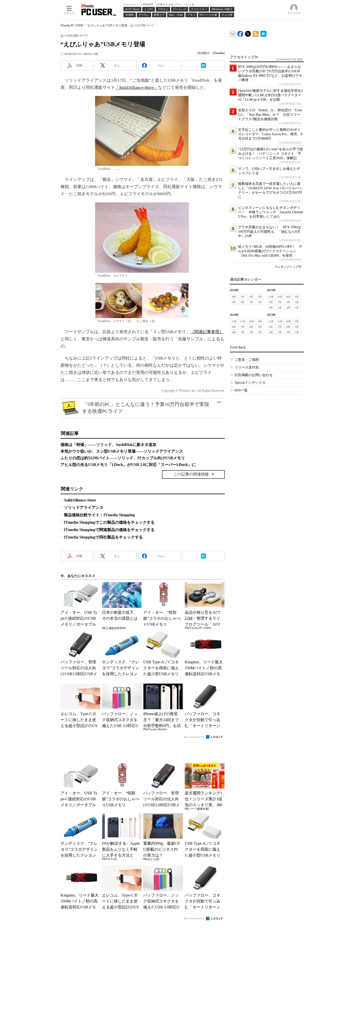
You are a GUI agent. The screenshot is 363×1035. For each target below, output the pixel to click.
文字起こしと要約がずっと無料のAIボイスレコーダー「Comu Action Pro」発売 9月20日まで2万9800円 (270, 134)
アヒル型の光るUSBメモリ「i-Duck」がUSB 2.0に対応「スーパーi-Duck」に (128, 464)
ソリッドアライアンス (83, 507)
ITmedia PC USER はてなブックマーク (263, 33)
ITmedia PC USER (71, 25)
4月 (234, 302)
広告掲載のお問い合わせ (254, 375)
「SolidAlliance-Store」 (136, 87)
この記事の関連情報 (191, 474)
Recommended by (194, 736)
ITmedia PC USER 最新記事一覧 (256, 33)
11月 (279, 296)
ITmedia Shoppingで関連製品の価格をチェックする (109, 530)
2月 (251, 302)
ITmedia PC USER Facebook (240, 33)
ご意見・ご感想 (247, 360)
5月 (260, 296)
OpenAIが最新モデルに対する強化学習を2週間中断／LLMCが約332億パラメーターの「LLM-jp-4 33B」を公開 (270, 95)
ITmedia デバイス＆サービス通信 (233, 33)
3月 (242, 302)
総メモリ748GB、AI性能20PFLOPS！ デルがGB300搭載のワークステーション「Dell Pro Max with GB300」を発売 (270, 251)
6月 (251, 296)
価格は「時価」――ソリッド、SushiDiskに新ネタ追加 (108, 444)
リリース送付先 (247, 367)
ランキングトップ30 (288, 266)
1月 (260, 302)
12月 (271, 296)
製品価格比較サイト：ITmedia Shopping (99, 515)
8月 (234, 296)
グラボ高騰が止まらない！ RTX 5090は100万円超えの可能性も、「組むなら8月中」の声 (269, 231)
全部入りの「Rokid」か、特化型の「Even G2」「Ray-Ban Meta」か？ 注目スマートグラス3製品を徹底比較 (270, 114)
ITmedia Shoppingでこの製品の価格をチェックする (109, 522)
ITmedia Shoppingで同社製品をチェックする (103, 537)
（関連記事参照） (207, 331)
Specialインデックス (250, 382)
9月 (297, 296)
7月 (242, 296)
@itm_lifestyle (248, 33)
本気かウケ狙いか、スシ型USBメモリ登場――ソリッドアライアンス (121, 451)
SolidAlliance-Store (80, 500)
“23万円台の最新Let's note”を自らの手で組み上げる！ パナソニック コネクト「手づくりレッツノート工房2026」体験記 (270, 153)
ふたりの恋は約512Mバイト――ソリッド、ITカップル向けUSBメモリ (122, 458)
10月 (288, 296)
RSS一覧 (241, 390)
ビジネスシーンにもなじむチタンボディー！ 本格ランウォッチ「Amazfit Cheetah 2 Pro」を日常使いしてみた (270, 212)
